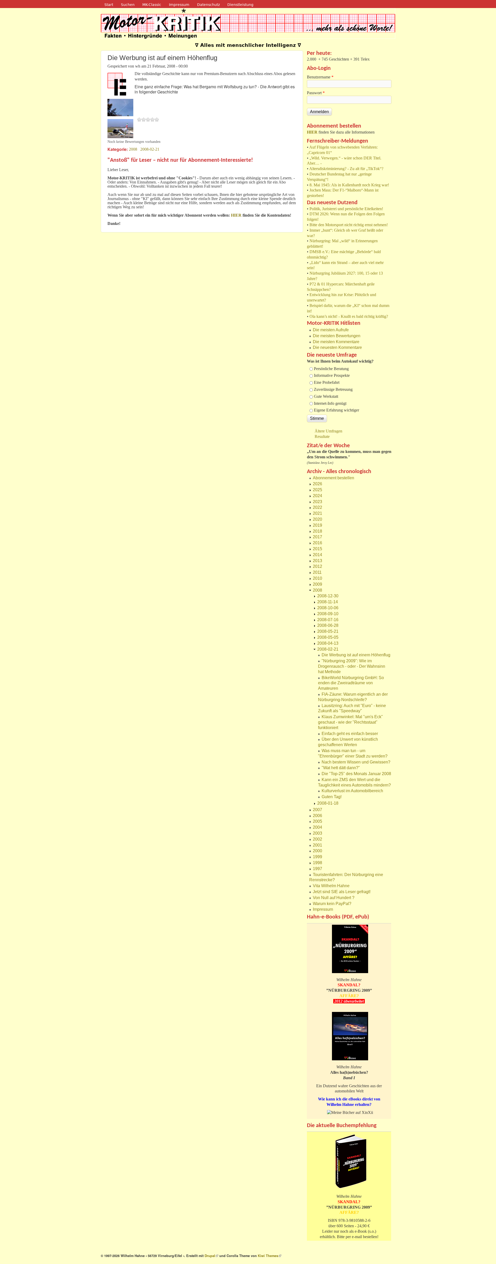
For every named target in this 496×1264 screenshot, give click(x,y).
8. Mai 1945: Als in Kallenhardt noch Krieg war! (349, 185)
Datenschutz (208, 5)
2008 (133, 149)
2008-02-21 (149, 149)
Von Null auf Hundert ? (333, 897)
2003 (317, 833)
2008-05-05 (327, 637)
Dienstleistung (240, 5)
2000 (317, 851)
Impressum (179, 5)
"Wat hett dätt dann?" (341, 768)
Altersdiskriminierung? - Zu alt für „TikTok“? (346, 168)
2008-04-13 (327, 643)
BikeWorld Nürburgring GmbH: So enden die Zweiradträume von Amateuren (351, 683)
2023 (317, 501)
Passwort (316, 93)
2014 (317, 555)
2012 (317, 566)
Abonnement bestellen (333, 478)
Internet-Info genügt (330, 403)
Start (108, 5)
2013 (317, 560)
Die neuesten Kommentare (337, 347)
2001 (317, 845)
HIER (312, 132)
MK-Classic (151, 5)
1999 (317, 857)
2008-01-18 (327, 803)
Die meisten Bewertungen (336, 336)
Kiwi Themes (269, 1255)
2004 (317, 827)
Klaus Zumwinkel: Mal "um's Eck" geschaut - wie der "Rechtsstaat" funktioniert (350, 722)
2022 (317, 507)
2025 (317, 490)
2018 (317, 531)
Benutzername (320, 77)
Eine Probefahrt (326, 382)
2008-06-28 (327, 625)
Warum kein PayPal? (332, 903)
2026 (317, 484)
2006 (317, 815)
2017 (317, 537)
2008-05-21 (327, 631)
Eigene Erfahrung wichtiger (336, 410)
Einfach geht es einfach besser (350, 733)
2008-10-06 (327, 608)
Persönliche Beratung (331, 368)
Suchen (128, 5)
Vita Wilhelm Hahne (331, 886)
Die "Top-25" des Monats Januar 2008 (356, 773)
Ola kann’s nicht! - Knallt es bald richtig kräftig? (348, 316)
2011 (317, 572)
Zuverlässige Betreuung (333, 389)
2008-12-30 (327, 596)
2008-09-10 (327, 614)
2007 (317, 809)
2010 (317, 578)
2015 (317, 549)
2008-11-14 (327, 602)
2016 (317, 543)
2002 (317, 839)
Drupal (211, 1255)
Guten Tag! (332, 797)
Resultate (322, 436)
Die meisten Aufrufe (331, 330)
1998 (317, 863)
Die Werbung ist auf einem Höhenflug (356, 655)
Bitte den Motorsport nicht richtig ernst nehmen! (348, 225)
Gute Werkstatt (326, 396)
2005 (317, 821)
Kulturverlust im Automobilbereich (352, 791)
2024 (317, 496)
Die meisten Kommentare (336, 342)
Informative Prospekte (332, 375)
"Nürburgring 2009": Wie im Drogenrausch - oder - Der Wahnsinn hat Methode (351, 666)
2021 (317, 513)
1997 (317, 868)
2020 (317, 519)
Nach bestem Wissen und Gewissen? (356, 762)
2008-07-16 (327, 620)
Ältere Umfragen (328, 431)
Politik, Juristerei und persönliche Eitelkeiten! (346, 209)
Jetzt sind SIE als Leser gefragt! (341, 892)
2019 (317, 525)
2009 (317, 584)
